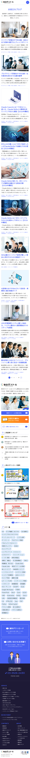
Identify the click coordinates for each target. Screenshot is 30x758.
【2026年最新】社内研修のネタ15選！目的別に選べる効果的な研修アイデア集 (17, 448)
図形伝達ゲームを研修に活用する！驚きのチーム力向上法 (16, 442)
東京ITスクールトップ (6, 618)
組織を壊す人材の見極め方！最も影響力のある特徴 (16, 458)
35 (18, 377)
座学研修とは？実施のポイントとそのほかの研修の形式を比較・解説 (16, 437)
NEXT (21, 378)
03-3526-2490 (16, 673)
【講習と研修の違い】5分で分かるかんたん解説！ (16, 453)
